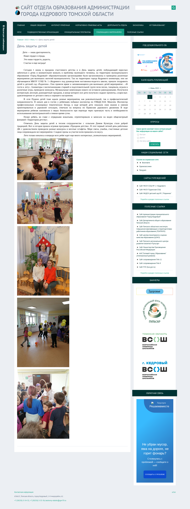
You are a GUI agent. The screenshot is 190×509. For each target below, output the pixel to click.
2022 (27, 39)
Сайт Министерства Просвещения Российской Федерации (151, 248)
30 (155, 114)
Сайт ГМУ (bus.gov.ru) (147, 267)
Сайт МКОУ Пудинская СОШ (150, 189)
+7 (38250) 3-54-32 (21, 500)
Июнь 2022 (154, 88)
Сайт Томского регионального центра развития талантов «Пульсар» (152, 242)
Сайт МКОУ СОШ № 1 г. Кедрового (152, 186)
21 (145, 109)
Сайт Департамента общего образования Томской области (153, 221)
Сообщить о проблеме (155, 474)
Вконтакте (146, 162)
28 (145, 114)
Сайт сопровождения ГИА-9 (150, 263)
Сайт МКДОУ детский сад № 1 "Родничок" (155, 193)
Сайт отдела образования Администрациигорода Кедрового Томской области (75, 10)
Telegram (142, 170)
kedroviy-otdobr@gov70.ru (55, 500)
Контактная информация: (24, 492)
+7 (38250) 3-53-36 (37, 500)
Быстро (142, 134)
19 (170, 105)
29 (150, 114)
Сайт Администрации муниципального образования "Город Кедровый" (152, 215)
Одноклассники (145, 166)
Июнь (32, 39)
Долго (142, 138)
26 (170, 109)
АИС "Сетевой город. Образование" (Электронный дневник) (151, 254)
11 (165, 101)
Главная (20, 39)
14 (145, 105)
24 (160, 109)
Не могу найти (145, 141)
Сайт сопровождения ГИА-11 (150, 259)
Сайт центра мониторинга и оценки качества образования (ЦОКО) (151, 236)
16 (155, 105)
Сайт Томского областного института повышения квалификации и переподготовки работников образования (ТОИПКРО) (154, 228)
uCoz (174, 492)
